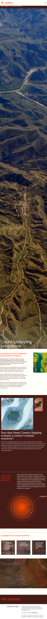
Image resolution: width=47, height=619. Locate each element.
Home (2, 6)
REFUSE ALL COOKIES (38, 616)
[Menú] (45, 2)
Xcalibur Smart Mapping (7, 2)
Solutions (7, 6)
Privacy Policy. (35, 612)
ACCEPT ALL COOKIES (27, 616)
